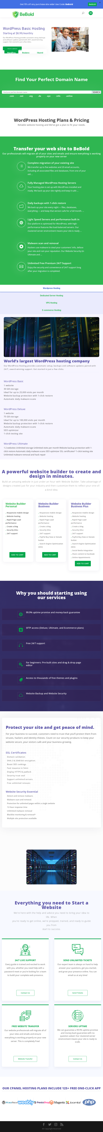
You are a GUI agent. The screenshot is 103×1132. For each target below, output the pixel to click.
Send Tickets (77, 993)
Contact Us (25, 993)
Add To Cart (17, 555)
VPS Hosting (51, 303)
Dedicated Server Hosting (51, 295)
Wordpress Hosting (51, 288)
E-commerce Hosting (51, 310)
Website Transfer (25, 1059)
